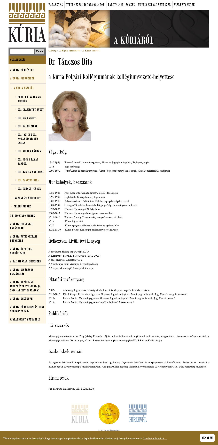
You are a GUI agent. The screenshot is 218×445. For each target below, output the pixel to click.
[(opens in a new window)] (109, 414)
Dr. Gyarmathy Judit (31, 109)
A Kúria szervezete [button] (22, 78)
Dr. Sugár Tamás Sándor (28, 161)
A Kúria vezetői (91, 50)
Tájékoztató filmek (22, 216)
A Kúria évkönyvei (22, 299)
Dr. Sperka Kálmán (29, 151)
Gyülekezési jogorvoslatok (85, 5)
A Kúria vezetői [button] (24, 88)
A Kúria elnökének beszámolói (22, 272)
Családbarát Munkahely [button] (25, 319)
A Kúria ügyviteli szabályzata (26, 251)
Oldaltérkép (18, 60)
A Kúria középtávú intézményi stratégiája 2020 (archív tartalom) (26, 286)
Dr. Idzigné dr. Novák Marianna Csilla (28, 139)
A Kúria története (22, 70)
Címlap (53, 50)
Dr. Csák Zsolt (27, 118)
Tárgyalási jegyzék (121, 5)
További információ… (155, 438)
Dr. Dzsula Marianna (31, 172)
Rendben (207, 438)
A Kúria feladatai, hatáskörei (22, 226)
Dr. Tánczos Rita (28, 180)
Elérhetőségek (184, 5)
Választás (56, 5)
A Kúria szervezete (69, 50)
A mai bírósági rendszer (25, 261)
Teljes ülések (22, 206)
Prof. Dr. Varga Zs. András (30, 99)
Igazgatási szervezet (27, 198)
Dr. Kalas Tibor (28, 126)
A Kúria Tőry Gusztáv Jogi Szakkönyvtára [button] (27, 309)
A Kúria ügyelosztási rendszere (23, 238)
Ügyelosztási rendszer (154, 5)
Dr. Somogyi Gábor (29, 188)
